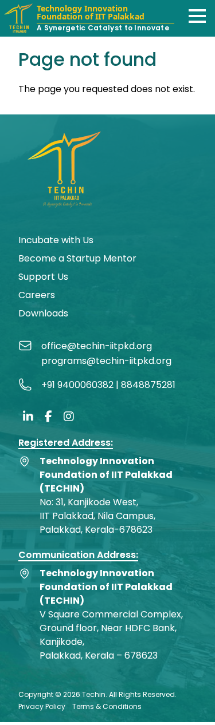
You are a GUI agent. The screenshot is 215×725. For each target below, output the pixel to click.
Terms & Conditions (107, 706)
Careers (36, 295)
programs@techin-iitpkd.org (106, 360)
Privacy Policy (41, 706)
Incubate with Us (55, 240)
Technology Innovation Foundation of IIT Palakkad (90, 13)
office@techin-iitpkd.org (96, 345)
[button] (197, 16)
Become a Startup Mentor (77, 258)
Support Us (43, 276)
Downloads (43, 313)
